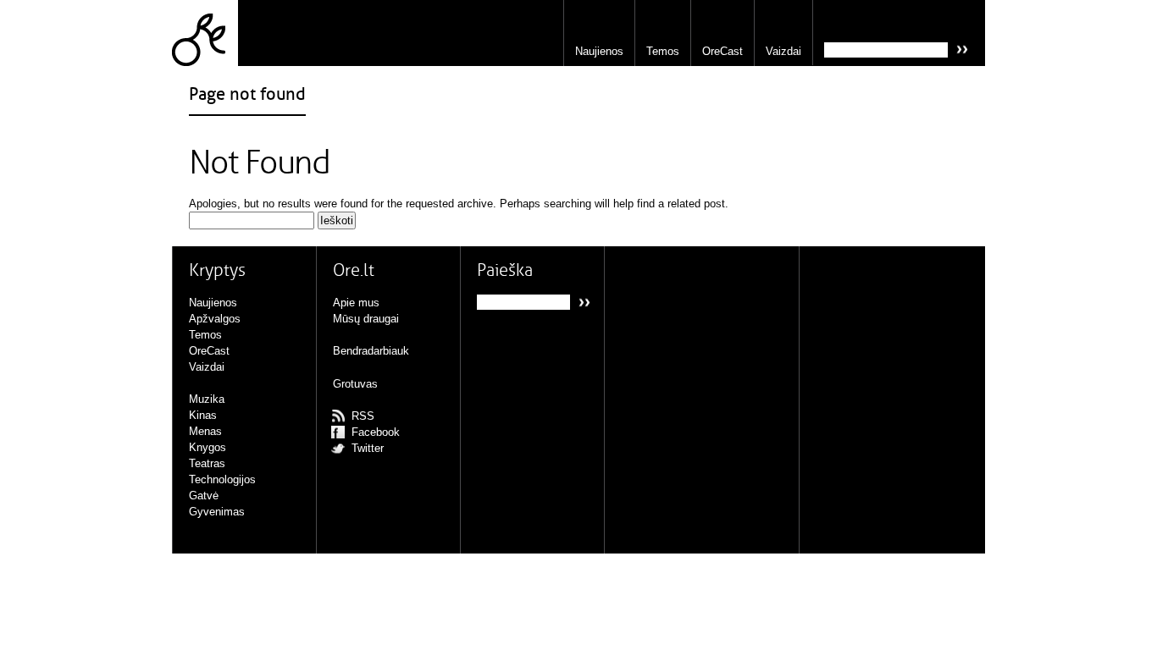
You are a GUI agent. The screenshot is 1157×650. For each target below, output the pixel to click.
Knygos (207, 447)
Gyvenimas (217, 511)
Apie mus (356, 302)
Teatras (207, 463)
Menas (205, 431)
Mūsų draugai (366, 318)
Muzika (206, 399)
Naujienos (599, 51)
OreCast (722, 51)
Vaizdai (783, 51)
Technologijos (222, 479)
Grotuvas (355, 383)
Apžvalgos (215, 318)
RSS (363, 416)
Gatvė (204, 495)
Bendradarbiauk (371, 350)
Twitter (368, 448)
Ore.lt (205, 33)
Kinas (203, 415)
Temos (662, 51)
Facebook (376, 432)
